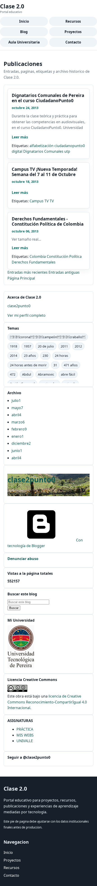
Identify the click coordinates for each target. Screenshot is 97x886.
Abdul (26, 374)
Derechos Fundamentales (33, 262)
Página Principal (21, 278)
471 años (71, 365)
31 (55, 365)
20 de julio (46, 346)
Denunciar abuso (22, 558)
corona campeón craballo (47, 337)
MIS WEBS (25, 735)
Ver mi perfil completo (26, 315)
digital (17, 151)
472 (12, 374)
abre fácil (68, 374)
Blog (24, 31)
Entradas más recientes (27, 272)
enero (18, 436)
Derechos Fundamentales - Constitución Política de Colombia (47, 221)
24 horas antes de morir (28, 365)
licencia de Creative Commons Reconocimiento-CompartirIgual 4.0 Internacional (47, 702)
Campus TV (39, 200)
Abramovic (46, 374)
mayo (17, 407)
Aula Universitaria (24, 42)
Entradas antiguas (64, 272)
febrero (19, 429)
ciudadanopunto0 (69, 145)
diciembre (21, 443)
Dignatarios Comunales (43, 151)
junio (17, 450)
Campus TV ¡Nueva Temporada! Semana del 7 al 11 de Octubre (44, 171)
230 (45, 355)
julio (16, 400)
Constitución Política (64, 256)
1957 (27, 346)
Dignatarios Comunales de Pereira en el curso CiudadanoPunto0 (48, 98)
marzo (18, 422)
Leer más (20, 137)
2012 (78, 346)
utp (67, 151)
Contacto (73, 42)
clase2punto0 (18, 305)
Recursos (73, 21)
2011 (64, 346)
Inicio (24, 21)
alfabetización (41, 145)
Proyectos (73, 31)
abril (16, 414)
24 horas (61, 355)
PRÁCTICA (24, 729)
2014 (13, 355)
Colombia (38, 256)
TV (52, 200)
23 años (30, 355)
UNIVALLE (24, 740)
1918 (13, 346)
